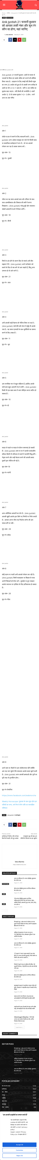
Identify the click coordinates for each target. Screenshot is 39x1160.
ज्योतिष (8, 13)
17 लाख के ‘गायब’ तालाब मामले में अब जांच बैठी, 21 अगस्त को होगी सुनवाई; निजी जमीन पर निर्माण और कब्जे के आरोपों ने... (25, 955)
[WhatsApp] (24, 40)
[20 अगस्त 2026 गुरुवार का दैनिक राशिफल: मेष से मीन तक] (7, 891)
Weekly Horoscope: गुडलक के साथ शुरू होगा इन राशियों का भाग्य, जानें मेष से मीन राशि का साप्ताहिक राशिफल (19, 804)
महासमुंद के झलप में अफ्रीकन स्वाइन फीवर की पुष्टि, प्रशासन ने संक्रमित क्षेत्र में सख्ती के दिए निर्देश (25, 987)
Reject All (19, 1155)
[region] (19, 1135)
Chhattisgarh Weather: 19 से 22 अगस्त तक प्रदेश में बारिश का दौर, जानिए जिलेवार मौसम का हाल (24, 1019)
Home (3, 13)
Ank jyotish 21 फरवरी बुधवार (14, 815)
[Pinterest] (20, 40)
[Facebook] (10, 40)
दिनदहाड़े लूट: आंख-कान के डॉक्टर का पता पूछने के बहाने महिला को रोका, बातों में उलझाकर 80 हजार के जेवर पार (25, 923)
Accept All (19, 1145)
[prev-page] (3, 910)
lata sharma (9, 34)
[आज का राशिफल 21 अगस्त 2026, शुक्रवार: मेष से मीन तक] (7, 881)
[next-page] (6, 910)
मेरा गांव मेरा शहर (10, 17)
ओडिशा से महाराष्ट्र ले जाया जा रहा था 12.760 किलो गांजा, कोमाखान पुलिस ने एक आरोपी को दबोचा (24, 934)
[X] (15, 40)
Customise (19, 1150)
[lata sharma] (3, 35)
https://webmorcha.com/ (19, 864)
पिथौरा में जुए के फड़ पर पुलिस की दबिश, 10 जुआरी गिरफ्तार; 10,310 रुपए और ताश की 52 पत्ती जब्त (25, 966)
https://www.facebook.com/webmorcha (19, 795)
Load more (19, 1027)
